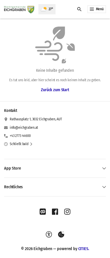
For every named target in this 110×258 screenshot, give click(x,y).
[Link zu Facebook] (55, 212)
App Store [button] (12, 168)
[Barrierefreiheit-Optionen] (49, 234)
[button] (21, 144)
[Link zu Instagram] (67, 212)
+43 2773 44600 (20, 136)
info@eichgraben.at (24, 127)
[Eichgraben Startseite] (19, 9)
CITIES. (83, 248)
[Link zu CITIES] (43, 212)
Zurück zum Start (55, 89)
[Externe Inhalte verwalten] (61, 234)
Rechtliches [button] (13, 186)
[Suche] (79, 9)
